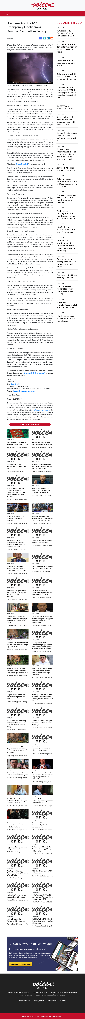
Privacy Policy (39, 1000)
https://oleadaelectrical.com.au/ (34, 373)
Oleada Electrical (22, 164)
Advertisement (52, 1000)
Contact (63, 1000)
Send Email (15, 384)
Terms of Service (24, 1000)
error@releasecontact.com (40, 410)
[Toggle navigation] (7, 13)
